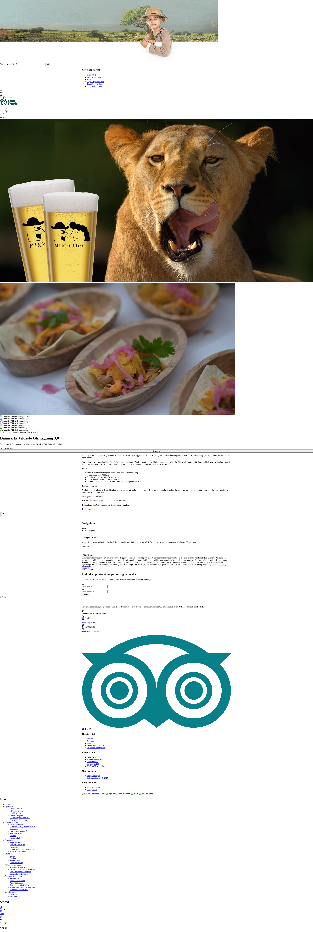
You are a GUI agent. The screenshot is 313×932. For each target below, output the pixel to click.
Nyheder (90, 741)
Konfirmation (15, 860)
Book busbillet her (89, 509)
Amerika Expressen (94, 86)
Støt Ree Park (10, 892)
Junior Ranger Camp (95, 84)
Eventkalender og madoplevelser (22, 827)
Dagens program (16, 824)
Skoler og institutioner (13, 876)
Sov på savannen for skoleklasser (22, 849)
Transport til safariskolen (19, 885)
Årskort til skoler (16, 883)
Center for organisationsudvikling (23, 869)
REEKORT (91, 75)
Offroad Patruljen (16, 811)
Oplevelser (9, 806)
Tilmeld (86, 594)
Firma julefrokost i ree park (20, 872)
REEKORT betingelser (96, 766)
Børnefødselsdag (16, 863)
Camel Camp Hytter (17, 845)
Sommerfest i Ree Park (19, 874)
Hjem (2, 432)
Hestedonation (15, 894)
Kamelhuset (14, 847)
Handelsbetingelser (94, 759)
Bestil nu (156, 451)
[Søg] (48, 64)
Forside (90, 739)
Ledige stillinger (93, 776)
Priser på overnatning (18, 851)
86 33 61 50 (86, 618)
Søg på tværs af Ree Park (10, 64)
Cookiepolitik (92, 762)
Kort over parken (93, 787)
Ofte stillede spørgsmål (18, 831)
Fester (89, 79)
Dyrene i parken (16, 809)
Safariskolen (14, 878)
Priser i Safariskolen (17, 881)
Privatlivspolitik (93, 764)
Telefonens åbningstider (96, 748)
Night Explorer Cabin (95, 82)
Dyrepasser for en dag (18, 820)
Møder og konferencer (95, 745)
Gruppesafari (92, 790)
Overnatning (10, 840)
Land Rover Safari (94, 77)
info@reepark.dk (88, 622)
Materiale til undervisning (19, 890)
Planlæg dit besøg (12, 822)
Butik (8, 432)
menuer (13, 856)
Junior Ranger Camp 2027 (20, 818)
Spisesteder (14, 829)
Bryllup (13, 858)
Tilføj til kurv (88, 555)
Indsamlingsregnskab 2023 (97, 778)
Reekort (13, 836)
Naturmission (15, 896)
